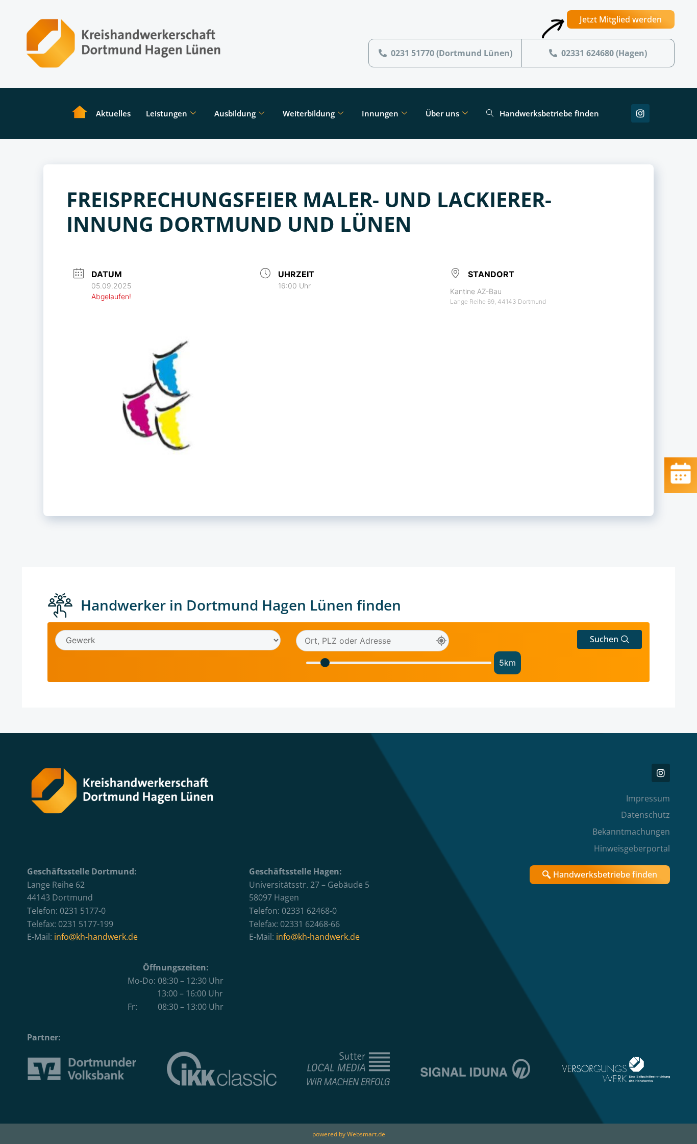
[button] (609, 639)
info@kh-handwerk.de (96, 936)
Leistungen (166, 113)
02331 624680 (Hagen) (604, 53)
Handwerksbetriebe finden (549, 113)
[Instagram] (640, 113)
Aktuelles (113, 113)
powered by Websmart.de (348, 1134)
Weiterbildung (309, 113)
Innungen (380, 113)
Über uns (442, 113)
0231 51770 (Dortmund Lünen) (451, 53)
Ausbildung (235, 113)
